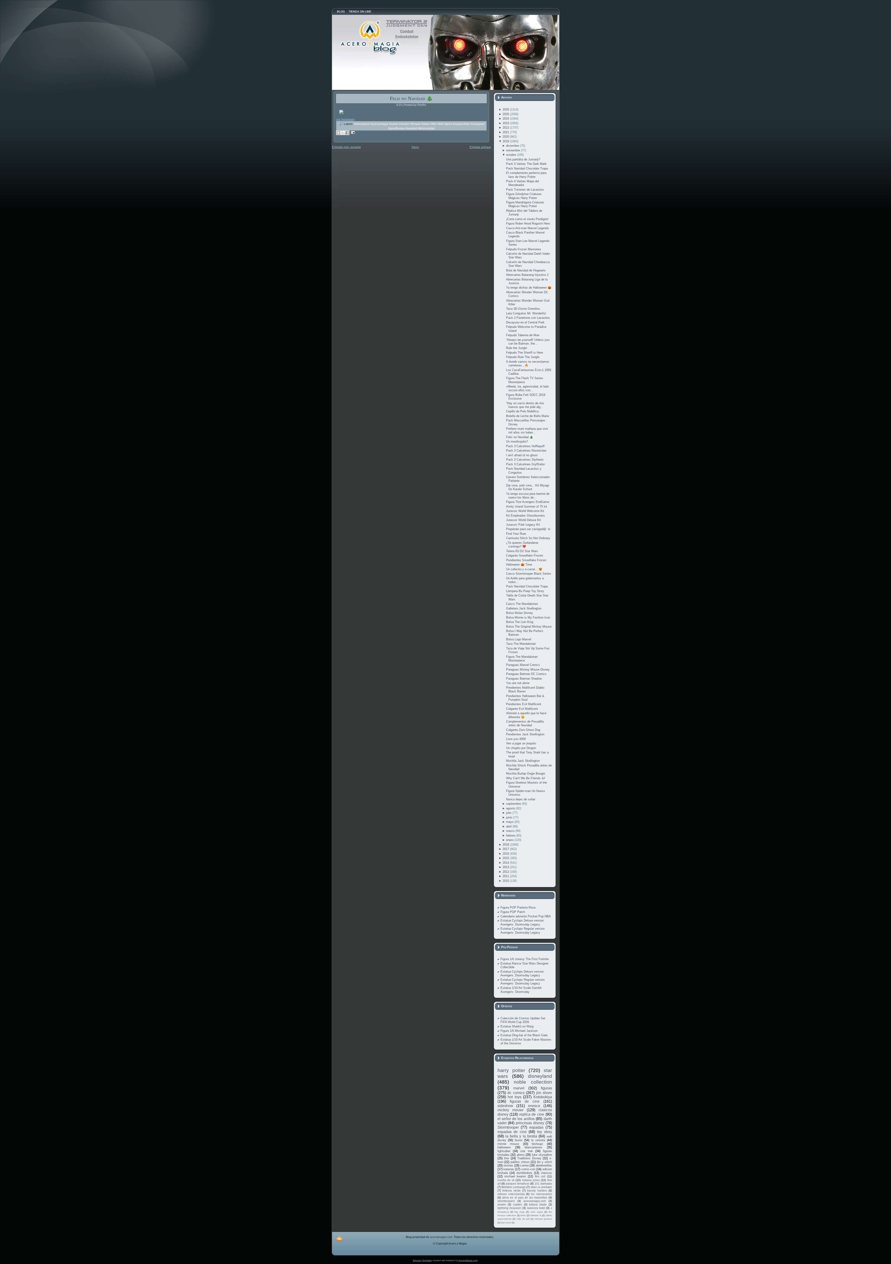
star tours (506, 1222)
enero (510, 840)
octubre (511, 154)
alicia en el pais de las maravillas (524, 1197)
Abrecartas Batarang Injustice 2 (527, 275)
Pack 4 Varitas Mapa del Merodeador (522, 183)
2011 (506, 876)
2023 (506, 123)
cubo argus (536, 1212)
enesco (534, 1106)
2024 (506, 118)
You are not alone (517, 683)
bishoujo (537, 1144)
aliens (521, 1154)
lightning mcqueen (509, 1207)
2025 (506, 114)
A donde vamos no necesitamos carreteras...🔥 (527, 363)
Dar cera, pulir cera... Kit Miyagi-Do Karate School (528, 487)
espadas (536, 1127)
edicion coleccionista (511, 1194)
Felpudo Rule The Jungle (522, 357)
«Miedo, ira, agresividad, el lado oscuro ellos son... (527, 388)
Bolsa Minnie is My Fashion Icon (528, 617)
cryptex (517, 1204)
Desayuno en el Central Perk (525, 322)
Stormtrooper (508, 1127)
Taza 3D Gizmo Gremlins (523, 308)
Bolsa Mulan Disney (519, 613)
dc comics (516, 1093)
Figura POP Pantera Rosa (518, 907)
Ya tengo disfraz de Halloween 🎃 (528, 287)
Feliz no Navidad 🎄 (411, 98)
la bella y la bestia (521, 1136)
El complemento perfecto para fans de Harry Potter (526, 174)
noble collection (533, 1082)
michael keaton (515, 1176)
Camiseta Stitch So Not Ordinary (528, 538)
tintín (523, 1215)
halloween (504, 1147)
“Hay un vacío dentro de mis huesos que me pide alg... (525, 405)
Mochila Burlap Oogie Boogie (525, 773)
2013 (506, 867)
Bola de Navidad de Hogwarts (526, 270)
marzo (510, 831)
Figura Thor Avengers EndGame (527, 502)
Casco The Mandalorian (522, 604)
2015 (506, 858)
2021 (506, 132)
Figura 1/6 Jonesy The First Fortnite (524, 959)
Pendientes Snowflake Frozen (526, 560)
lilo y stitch (544, 1162)
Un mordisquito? (517, 441)
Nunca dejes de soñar (520, 799)
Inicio (415, 147)
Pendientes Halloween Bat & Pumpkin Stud (525, 697)
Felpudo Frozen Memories (523, 249)
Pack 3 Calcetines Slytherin (524, 459)
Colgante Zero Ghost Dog (523, 730)
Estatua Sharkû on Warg (516, 1026)
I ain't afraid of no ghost (522, 455)
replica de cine (531, 1114)
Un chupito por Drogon (521, 748)
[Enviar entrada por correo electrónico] (352, 132)
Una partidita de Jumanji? (523, 159)
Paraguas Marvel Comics (523, 665)
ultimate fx (535, 1215)
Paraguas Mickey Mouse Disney (528, 669)
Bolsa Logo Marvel (518, 639)
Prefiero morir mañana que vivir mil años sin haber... (527, 430)
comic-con (528, 1169)
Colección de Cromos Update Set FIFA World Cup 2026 (522, 1020)
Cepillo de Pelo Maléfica (522, 411)
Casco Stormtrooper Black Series (528, 573)
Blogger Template (422, 1260)
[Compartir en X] (342, 132)
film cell (540, 1176)
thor (506, 1158)
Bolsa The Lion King (519, 622)
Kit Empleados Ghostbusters (525, 515)
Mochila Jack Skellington (523, 760)
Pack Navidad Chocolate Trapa (527, 168)
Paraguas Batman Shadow (524, 678)
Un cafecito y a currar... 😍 (524, 569)
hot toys (514, 1097)
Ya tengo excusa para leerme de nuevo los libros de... (527, 495)
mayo (510, 822)
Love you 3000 (516, 739)
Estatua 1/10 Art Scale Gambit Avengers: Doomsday (521, 989)
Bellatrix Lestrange (514, 1187)
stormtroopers (506, 1200)
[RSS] (339, 1238)
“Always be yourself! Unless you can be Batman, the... (527, 341)
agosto (511, 808)
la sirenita (538, 1140)
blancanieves (533, 1147)
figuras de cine (525, 1101)
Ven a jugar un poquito (521, 743)
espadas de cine (512, 1132)
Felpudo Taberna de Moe (522, 335)
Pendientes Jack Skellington (525, 734)
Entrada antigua (480, 147)
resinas (508, 1165)
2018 (506, 844)
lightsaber (503, 1151)
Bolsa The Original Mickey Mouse (529, 626)
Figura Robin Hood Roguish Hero (528, 223)
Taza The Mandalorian (521, 643)
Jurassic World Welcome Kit (525, 511)
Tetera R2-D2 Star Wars (522, 551)
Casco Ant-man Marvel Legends (527, 228)
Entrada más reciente (346, 147)
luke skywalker (542, 1154)
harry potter (511, 1070)
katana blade (538, 1204)
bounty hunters (537, 1190)
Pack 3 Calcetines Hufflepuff (525, 446)
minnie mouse (508, 1144)
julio (509, 812)
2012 (506, 871)
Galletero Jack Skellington (523, 608)
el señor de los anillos (516, 1119)
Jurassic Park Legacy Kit (523, 524)
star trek (526, 1151)
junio (509, 817)
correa (524, 1165)
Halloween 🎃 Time (519, 564)
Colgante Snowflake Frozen (524, 555)
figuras (546, 1088)
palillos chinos (520, 1162)
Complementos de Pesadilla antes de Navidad (525, 723)
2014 (506, 862)
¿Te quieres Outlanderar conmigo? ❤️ (522, 544)
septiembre (514, 803)
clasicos (546, 1173)
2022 (506, 127)
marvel (518, 1088)
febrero (511, 835)
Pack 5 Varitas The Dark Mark (526, 164)
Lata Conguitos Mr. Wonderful (526, 313)
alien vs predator (541, 1187)
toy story (544, 1132)
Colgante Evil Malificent (522, 708)
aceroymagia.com (534, 1200)
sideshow (505, 1106)
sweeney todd (536, 1207)
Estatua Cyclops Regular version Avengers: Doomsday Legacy (522, 930)
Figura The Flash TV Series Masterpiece (524, 380)
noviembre (513, 150)
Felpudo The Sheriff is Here (524, 352)
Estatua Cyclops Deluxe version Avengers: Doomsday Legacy (522, 922)
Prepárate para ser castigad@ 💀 (528, 529)
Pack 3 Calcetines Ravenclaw (526, 450)
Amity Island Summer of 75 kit (526, 506)
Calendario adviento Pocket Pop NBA (525, 916)
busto (518, 1140)
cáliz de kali (523, 1219)
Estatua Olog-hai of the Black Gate (524, 1035)
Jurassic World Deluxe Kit (523, 520)
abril (509, 826)
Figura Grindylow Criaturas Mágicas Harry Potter (524, 195)
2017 (506, 849)
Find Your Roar (516, 533)
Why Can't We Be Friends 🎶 (525, 778)
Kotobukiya (542, 1097)
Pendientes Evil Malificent (523, 704)
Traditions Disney (529, 1158)
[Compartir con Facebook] (347, 132)
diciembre (513, 145)
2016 (506, 853)
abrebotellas (544, 1165)
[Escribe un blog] (338, 132)
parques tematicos (517, 1183)
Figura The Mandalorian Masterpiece (522, 658)
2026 (506, 109)
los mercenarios (541, 1194)
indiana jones (531, 1180)
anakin (501, 1204)
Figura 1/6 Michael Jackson (519, 1031)
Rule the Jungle (516, 348)
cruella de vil (506, 1180)
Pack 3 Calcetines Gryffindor (525, 464)
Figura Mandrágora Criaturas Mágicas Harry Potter (525, 204)
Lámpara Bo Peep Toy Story (525, 591)
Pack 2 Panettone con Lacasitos (528, 317)
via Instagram (345, 119)
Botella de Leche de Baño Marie (527, 416)
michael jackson (543, 1219)
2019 (506, 141)
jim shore (544, 1093)
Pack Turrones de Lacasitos (525, 189)
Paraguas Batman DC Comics (526, 674)
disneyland (540, 1076)
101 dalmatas (543, 1183)
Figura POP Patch (512, 912)
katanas (509, 1169)
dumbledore (524, 1173)
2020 (506, 136)
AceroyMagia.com (468, 1260)
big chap (520, 1212)
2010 (506, 881)
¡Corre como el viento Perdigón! (527, 219)
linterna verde (511, 1190)
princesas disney (530, 1123)
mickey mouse (510, 1110)
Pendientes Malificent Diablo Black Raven (525, 689)
